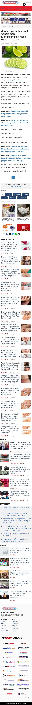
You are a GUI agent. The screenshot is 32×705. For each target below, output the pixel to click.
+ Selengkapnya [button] (25, 697)
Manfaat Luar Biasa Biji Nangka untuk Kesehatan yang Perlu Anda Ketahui (14, 114)
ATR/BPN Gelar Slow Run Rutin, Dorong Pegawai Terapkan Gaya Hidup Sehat (21, 583)
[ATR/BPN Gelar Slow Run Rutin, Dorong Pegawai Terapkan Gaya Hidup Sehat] (4, 584)
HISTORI (10, 8)
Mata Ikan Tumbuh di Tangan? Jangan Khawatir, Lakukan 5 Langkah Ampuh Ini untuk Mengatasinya (10, 328)
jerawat (16, 94)
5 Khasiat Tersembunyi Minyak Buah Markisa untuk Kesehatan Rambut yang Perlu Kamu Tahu (15, 149)
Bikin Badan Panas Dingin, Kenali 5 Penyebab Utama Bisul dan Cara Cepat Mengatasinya (10, 391)
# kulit (4, 198)
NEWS (2, 8)
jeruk (9, 80)
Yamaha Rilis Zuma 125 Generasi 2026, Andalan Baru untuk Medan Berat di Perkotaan (20, 470)
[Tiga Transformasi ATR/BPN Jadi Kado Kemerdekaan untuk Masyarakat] (4, 551)
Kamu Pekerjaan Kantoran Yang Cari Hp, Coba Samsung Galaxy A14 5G (14, 514)
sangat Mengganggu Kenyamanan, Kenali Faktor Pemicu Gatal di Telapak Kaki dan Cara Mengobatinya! (10, 286)
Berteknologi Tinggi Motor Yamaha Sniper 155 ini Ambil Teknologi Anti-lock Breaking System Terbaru (16, 528)
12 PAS (14, 632)
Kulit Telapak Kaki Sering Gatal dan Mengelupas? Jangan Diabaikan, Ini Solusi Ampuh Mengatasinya (10, 273)
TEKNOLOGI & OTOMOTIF (22, 8)
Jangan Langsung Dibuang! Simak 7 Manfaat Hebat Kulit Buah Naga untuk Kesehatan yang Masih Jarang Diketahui (10, 246)
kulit (19, 88)
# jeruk (26, 195)
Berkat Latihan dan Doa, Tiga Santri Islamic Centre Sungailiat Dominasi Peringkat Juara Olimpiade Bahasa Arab (20, 445)
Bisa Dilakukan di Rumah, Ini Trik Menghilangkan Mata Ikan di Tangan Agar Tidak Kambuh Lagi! (10, 315)
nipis (12, 80)
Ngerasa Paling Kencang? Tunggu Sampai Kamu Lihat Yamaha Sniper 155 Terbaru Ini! (20, 495)
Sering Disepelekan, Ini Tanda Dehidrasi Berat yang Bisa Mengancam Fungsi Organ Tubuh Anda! (10, 340)
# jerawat (17, 195)
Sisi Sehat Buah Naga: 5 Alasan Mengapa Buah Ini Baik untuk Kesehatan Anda (14, 123)
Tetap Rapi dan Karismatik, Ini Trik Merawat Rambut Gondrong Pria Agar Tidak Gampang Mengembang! (10, 366)
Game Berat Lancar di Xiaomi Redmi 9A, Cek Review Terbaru (16, 509)
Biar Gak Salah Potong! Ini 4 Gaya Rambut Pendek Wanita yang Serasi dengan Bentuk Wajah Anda (10, 260)
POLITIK (14, 630)
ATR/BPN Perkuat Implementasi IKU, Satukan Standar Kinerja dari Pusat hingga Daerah (21, 573)
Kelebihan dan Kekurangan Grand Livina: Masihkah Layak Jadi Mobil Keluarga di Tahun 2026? (16, 521)
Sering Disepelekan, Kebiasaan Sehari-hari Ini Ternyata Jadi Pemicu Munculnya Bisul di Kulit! (10, 404)
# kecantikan (22, 198)
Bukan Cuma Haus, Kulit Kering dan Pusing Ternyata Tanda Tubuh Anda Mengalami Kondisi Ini (10, 353)
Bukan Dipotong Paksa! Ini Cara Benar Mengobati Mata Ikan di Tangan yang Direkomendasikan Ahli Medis (10, 301)
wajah (25, 77)
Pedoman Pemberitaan (4, 629)
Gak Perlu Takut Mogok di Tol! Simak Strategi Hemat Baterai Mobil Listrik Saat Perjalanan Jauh (20, 458)
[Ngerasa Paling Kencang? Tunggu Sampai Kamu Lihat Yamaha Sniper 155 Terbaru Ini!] (4, 495)
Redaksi (3, 623)
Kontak (3, 622)
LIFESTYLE (11, 26)
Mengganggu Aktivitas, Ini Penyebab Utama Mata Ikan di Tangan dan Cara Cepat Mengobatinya (10, 417)
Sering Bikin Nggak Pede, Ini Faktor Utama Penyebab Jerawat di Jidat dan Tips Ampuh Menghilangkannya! (10, 379)
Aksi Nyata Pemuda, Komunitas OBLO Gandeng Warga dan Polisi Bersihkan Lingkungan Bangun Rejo (20, 561)
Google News (16, 186)
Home (4, 26)
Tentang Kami (3, 626)
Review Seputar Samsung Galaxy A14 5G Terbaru (15, 535)
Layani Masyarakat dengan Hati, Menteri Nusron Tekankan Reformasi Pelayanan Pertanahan (21, 594)
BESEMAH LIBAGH (14, 626)
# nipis (8, 195)
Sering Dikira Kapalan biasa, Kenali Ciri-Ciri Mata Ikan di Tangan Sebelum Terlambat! (10, 430)
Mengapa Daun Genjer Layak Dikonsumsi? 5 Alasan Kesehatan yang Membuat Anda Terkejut (16, 158)
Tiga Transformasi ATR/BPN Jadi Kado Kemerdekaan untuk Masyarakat (20, 550)
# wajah (12, 198)
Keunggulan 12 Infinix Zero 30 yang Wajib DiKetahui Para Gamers (14, 540)
